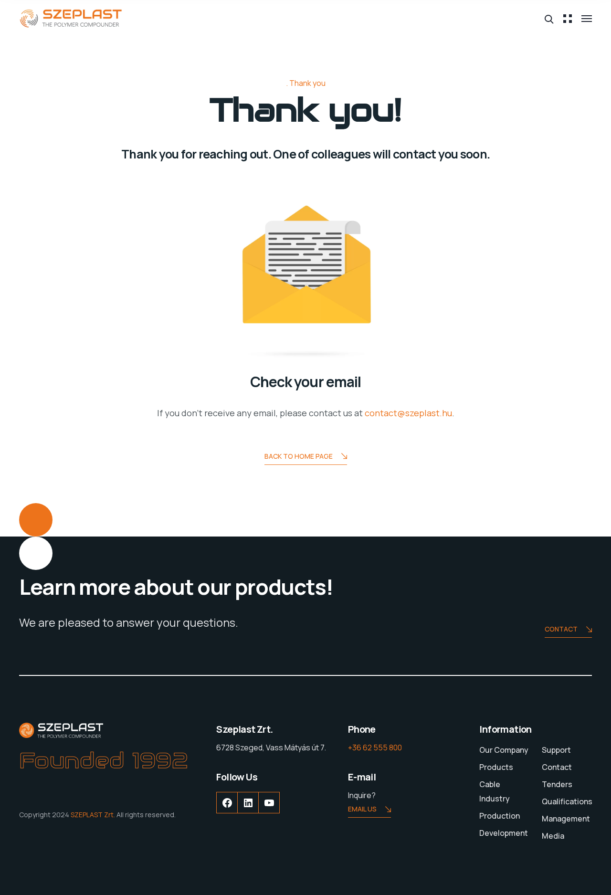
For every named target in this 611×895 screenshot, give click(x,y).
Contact (561, 628)
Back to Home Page (298, 456)
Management (566, 818)
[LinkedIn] (248, 810)
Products (496, 767)
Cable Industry (494, 791)
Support (556, 750)
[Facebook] (227, 810)
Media (553, 836)
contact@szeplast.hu (408, 413)
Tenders (557, 784)
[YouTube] (269, 810)
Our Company (503, 750)
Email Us (362, 808)
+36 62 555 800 (375, 747)
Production (499, 816)
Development (503, 833)
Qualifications (567, 801)
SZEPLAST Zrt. (93, 814)
